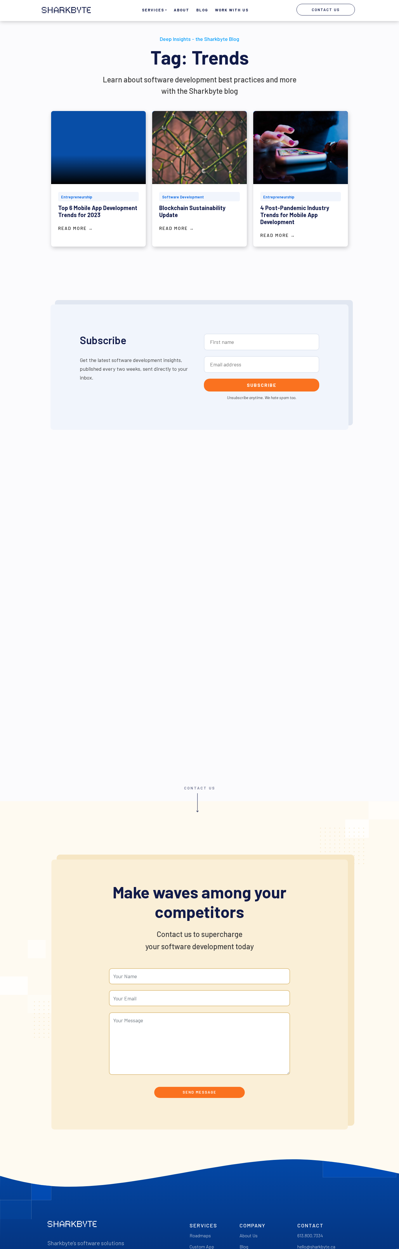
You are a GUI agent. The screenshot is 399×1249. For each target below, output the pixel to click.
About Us (249, 1235)
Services (153, 10)
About (181, 10)
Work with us (232, 10)
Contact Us (326, 9)
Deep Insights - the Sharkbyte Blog (199, 39)
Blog (202, 10)
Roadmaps (200, 1235)
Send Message (199, 1092)
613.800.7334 (310, 1235)
